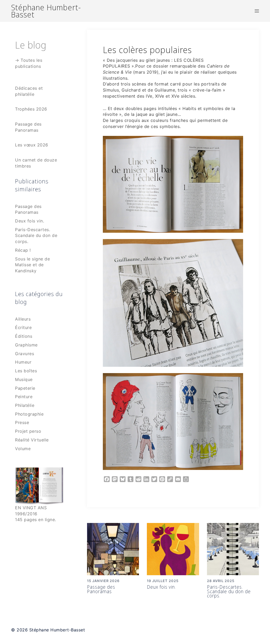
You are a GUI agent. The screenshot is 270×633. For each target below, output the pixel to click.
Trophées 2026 (31, 109)
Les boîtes (26, 370)
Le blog (30, 44)
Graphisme (26, 345)
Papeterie (25, 388)
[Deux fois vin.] (173, 548)
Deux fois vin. (161, 587)
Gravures (24, 353)
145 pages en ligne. (35, 519)
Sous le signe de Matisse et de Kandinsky (32, 264)
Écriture (23, 327)
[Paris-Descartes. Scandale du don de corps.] (233, 548)
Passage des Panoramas (101, 589)
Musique (24, 379)
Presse (22, 422)
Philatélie (24, 405)
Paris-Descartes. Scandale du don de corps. (229, 591)
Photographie (29, 414)
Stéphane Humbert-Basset (46, 11)
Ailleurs (23, 319)
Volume (23, 448)
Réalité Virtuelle (32, 439)
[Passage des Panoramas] (113, 548)
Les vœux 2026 (31, 144)
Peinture (23, 396)
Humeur (23, 362)
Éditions (23, 336)
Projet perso (28, 431)
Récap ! (23, 250)
